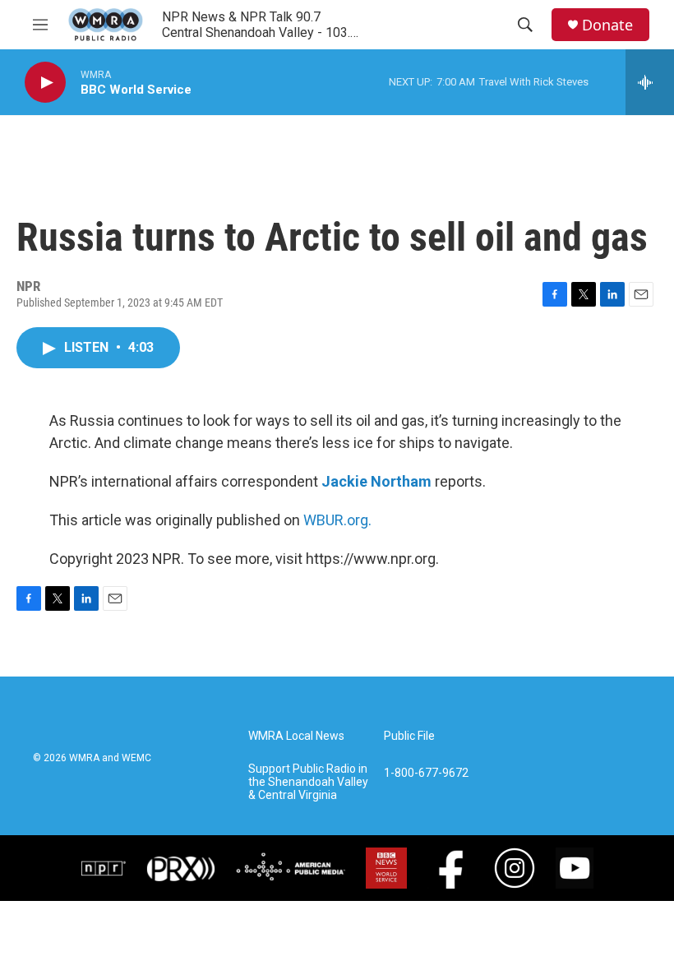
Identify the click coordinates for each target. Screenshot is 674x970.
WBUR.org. (337, 520)
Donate (607, 25)
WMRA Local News (296, 736)
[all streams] (650, 82)
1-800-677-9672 (426, 773)
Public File (409, 736)
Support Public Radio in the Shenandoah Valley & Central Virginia (308, 782)
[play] (45, 82)
